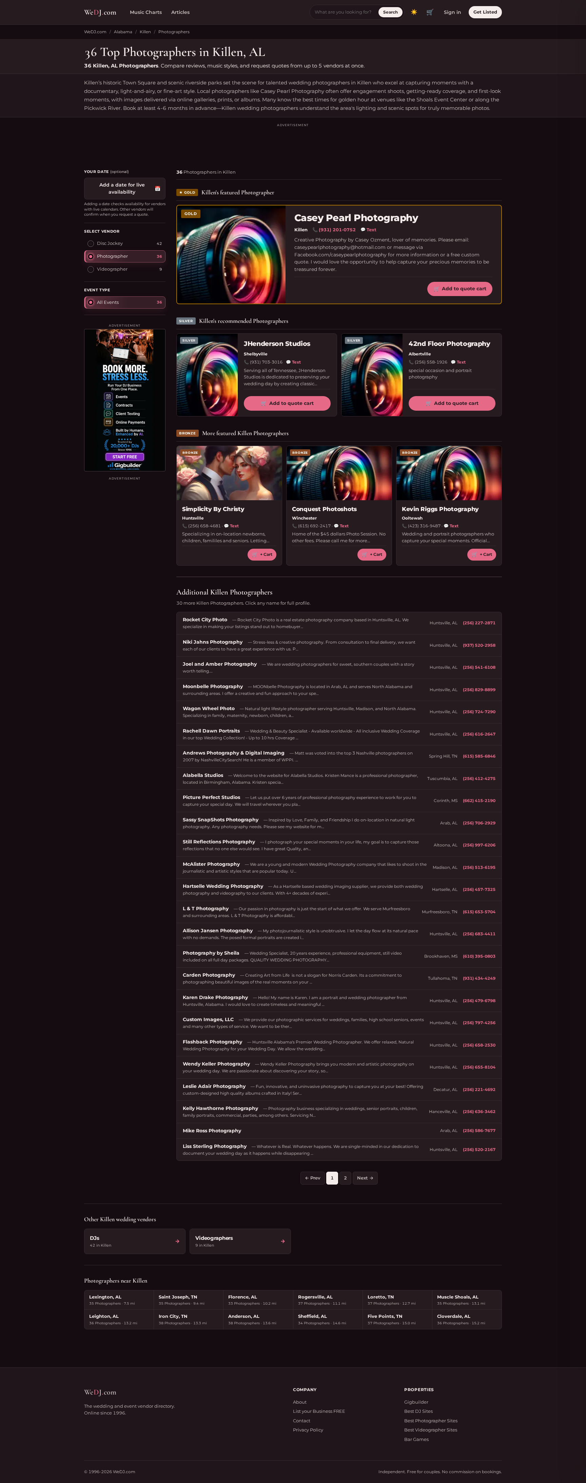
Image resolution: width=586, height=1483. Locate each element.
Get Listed (485, 12)
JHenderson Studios (277, 344)
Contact (301, 1420)
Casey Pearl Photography (356, 218)
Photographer (112, 256)
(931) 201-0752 (337, 229)
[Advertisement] (293, 143)
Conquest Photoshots (324, 509)
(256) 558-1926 (431, 362)
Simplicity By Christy (213, 509)
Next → (365, 1177)
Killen (145, 31)
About (300, 1402)
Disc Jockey (110, 243)
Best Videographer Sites (430, 1429)
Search (390, 12)
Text (368, 229)
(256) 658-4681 (204, 525)
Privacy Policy (308, 1429)
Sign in (452, 12)
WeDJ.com (95, 31)
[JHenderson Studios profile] (207, 375)
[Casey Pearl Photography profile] (231, 255)
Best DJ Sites (418, 1411)
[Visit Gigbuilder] (124, 400)
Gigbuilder (416, 1402)
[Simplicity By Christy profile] (229, 473)
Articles (180, 12)
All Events (108, 302)
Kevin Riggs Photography (440, 509)
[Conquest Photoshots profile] (339, 473)
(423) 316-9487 (424, 525)
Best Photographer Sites (430, 1420)
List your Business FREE (319, 1411)
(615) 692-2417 (314, 525)
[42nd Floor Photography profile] (372, 375)
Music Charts (146, 12)
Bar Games (416, 1439)
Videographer (112, 269)
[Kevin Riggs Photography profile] (449, 473)
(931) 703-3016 (266, 362)
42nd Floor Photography (449, 344)
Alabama (123, 31)
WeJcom (100, 12)
